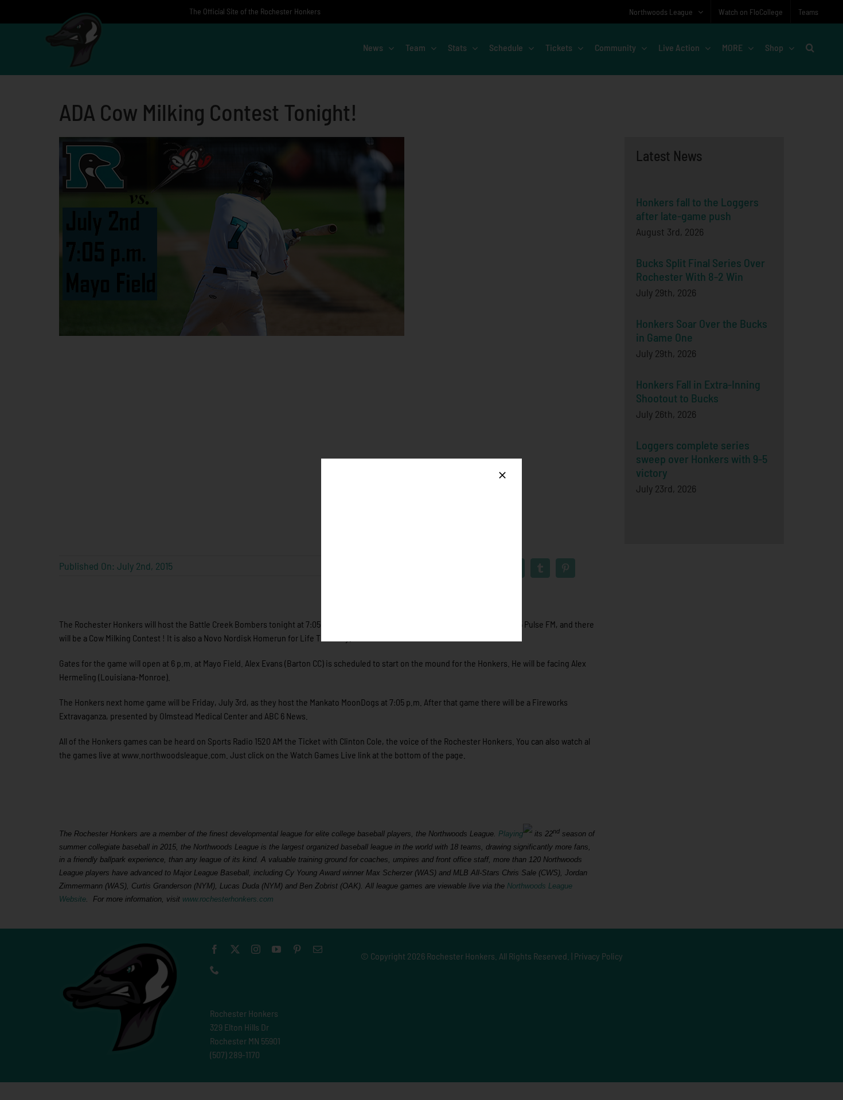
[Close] (502, 475)
